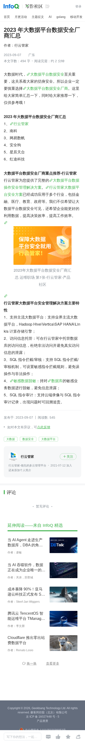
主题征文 (38, 17)
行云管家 (21, 123)
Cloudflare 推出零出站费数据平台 (26, 640)
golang (60, 17)
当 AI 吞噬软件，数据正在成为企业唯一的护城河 (26, 568)
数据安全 (28, 439)
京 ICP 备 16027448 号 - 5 (42, 716)
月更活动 (21, 17)
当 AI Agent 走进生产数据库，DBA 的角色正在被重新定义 (25, 543)
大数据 (10, 439)
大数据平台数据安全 (47, 74)
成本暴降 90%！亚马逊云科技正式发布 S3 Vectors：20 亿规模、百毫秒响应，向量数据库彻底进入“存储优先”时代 (26, 592)
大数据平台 (48, 439)
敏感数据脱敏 (24, 380)
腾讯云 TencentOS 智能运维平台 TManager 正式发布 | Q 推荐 (26, 616)
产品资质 (42, 721)
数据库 (57, 380)
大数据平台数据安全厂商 (47, 88)
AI (50, 17)
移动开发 (76, 17)
